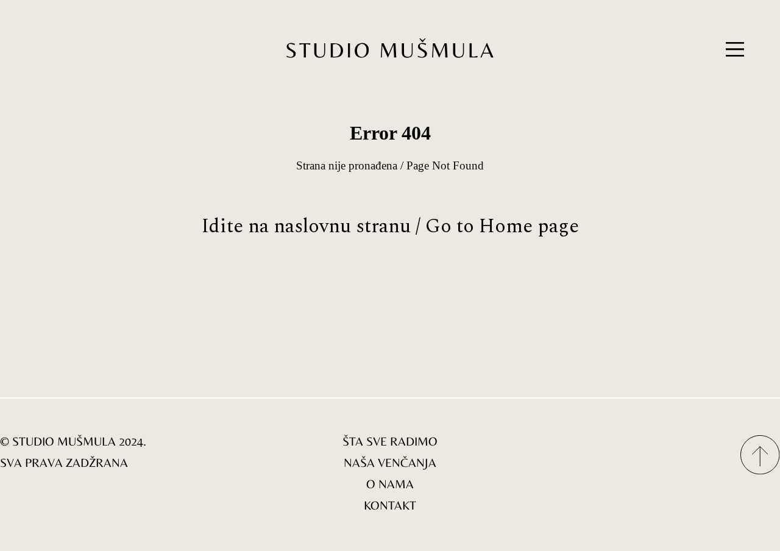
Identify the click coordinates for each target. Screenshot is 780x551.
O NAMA (390, 484)
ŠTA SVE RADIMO (390, 441)
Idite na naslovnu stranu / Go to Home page (390, 226)
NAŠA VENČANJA (390, 462)
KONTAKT (390, 505)
